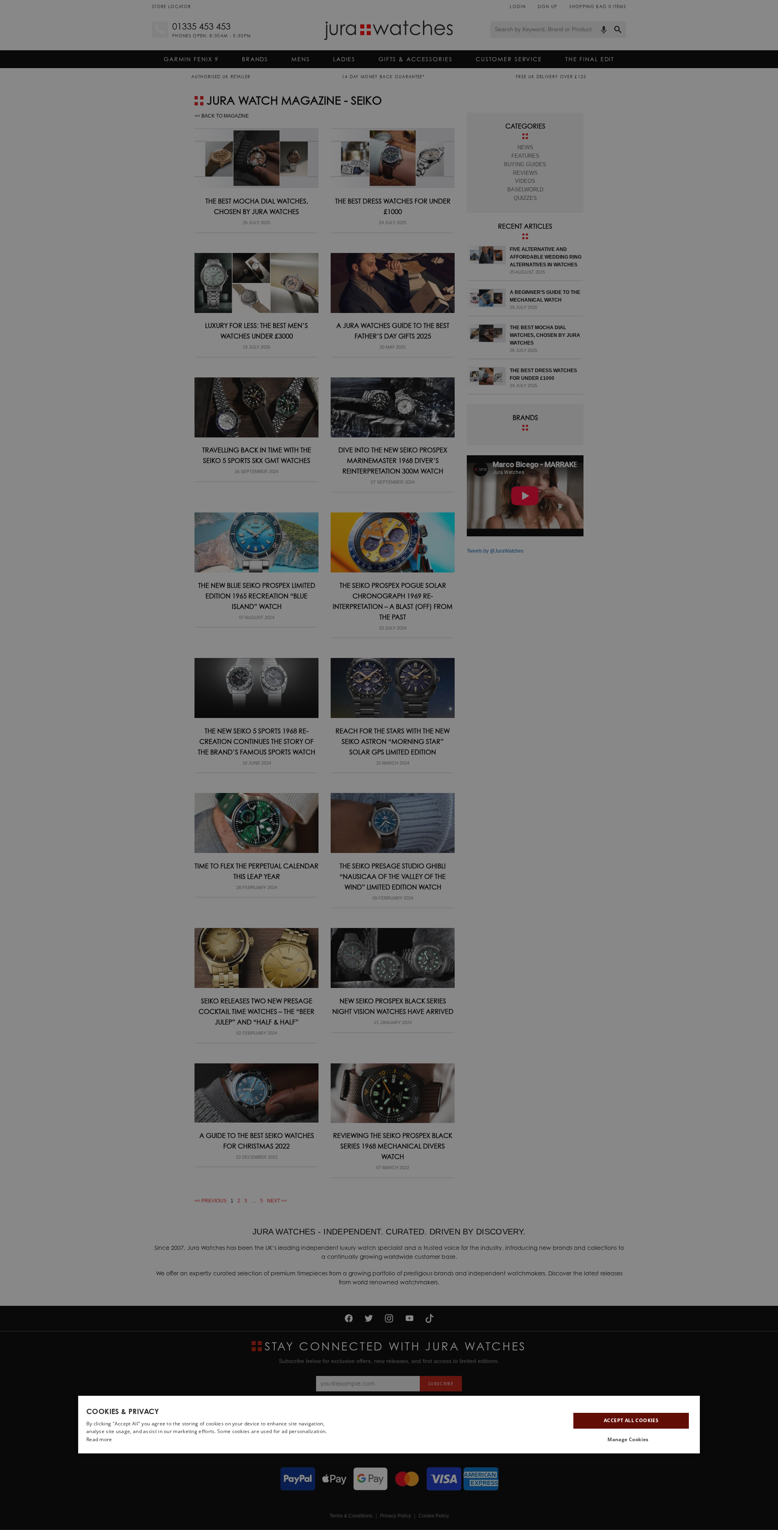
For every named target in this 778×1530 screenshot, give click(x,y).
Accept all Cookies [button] (631, 1419)
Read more (99, 1439)
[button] (631, 1440)
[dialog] (389, 1424)
